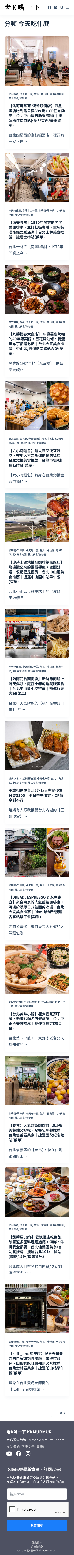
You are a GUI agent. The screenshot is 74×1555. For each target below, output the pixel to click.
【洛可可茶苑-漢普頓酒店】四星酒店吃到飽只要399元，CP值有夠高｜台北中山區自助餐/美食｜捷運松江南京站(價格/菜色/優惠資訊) (37, 115)
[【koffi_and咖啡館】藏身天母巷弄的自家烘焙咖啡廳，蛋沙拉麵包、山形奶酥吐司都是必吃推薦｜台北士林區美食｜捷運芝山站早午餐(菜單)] (37, 1308)
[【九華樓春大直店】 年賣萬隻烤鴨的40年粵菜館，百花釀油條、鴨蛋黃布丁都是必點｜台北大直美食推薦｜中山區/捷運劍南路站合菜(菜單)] (37, 289)
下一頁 (58, 1413)
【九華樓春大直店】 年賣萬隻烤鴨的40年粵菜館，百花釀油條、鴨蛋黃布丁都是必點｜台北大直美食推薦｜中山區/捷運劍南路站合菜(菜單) (37, 343)
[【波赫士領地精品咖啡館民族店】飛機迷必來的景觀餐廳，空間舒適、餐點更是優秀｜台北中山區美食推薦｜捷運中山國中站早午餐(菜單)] (37, 517)
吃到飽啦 (13, 94)
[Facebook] (49, 7)
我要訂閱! (37, 1525)
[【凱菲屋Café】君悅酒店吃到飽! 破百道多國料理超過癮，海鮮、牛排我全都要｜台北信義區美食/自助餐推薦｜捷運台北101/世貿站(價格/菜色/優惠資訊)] (37, 1192)
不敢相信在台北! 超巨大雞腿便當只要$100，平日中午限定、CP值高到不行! (36, 795)
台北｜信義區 (47, 1113)
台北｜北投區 (49, 438)
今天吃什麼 (26, 94)
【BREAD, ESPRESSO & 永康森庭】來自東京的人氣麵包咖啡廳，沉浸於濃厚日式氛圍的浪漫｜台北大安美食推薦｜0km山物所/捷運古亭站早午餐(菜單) (36, 906)
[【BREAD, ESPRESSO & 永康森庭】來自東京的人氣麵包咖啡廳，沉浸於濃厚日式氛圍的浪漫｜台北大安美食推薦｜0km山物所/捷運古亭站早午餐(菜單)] (37, 852)
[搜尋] (61, 7)
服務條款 (37, 1542)
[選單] (67, 7)
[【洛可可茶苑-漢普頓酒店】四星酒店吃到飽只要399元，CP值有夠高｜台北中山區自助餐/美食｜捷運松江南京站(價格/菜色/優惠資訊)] (37, 61)
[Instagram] (55, 7)
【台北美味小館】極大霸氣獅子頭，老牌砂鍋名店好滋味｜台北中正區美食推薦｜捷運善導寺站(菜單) (36, 1021)
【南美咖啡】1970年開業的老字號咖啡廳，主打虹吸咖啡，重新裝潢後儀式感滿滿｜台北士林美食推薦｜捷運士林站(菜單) (36, 229)
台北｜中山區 (41, 94)
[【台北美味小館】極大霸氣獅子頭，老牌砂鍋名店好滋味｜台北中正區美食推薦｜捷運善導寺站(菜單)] (37, 969)
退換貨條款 (37, 1546)
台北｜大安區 (47, 885)
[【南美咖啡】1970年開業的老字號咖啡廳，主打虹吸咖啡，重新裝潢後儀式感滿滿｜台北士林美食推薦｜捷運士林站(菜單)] (37, 177)
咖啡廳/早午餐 (46, 210)
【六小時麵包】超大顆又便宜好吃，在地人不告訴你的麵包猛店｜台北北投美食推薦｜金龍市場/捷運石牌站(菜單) (36, 458)
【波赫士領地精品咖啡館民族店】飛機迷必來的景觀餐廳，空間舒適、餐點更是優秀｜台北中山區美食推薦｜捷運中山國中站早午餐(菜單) (36, 571)
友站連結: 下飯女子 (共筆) (25, 1446)
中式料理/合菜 (16, 322)
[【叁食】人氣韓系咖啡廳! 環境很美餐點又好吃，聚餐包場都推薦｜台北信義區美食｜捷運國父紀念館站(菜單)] (37, 1080)
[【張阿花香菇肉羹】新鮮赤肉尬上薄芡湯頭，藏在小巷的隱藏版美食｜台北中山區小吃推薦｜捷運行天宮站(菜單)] (37, 634)
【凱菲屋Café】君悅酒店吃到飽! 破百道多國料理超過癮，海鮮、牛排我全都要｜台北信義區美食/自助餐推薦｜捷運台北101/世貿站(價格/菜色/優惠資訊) (36, 1246)
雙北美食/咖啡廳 (18, 98)
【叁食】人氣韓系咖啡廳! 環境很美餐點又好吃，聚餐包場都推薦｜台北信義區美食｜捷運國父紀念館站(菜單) (36, 1132)
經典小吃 (26, 442)
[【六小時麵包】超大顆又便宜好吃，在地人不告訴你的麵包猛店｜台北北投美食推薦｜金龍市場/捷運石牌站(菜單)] (37, 405)
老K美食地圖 (57, 94)
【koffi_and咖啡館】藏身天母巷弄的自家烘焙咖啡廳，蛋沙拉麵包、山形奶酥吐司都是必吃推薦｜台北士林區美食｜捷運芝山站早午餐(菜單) (36, 1363)
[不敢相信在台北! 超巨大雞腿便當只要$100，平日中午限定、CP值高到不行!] (37, 745)
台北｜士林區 (29, 210)
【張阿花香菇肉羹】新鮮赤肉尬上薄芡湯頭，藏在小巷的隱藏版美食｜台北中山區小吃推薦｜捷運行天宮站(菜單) (36, 686)
